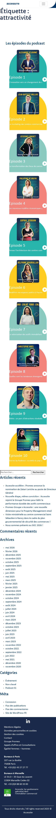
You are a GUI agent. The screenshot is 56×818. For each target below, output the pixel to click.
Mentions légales (12, 727)
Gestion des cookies (14, 734)
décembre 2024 (13, 591)
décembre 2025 (13, 555)
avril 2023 (10, 638)
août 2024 (10, 605)
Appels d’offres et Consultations (19, 745)
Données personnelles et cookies (20, 731)
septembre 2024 (13, 602)
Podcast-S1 (10, 688)
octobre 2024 (12, 598)
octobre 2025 (12, 562)
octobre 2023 (12, 627)
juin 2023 (9, 634)
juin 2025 (9, 573)
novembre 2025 (13, 559)
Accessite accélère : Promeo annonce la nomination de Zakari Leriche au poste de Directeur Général (30, 489)
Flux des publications (15, 706)
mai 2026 (10, 548)
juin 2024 (9, 612)
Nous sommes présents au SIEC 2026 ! (24, 525)
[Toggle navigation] (43, 4)
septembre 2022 (13, 652)
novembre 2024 (13, 594)
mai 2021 (10, 659)
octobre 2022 (12, 649)
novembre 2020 (13, 667)
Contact (8, 738)
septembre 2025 (13, 566)
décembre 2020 (13, 663)
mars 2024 (10, 620)
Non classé (10, 684)
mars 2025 (10, 580)
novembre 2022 (13, 645)
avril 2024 (10, 616)
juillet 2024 (10, 609)
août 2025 (10, 569)
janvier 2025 (11, 587)
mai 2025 (10, 577)
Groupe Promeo (12, 741)
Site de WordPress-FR (16, 713)
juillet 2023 (10, 631)
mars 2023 (10, 641)
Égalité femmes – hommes (17, 749)
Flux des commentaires (16, 709)
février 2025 (11, 584)
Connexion (10, 702)
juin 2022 (9, 656)
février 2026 (11, 551)
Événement (11, 681)
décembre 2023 (13, 623)
